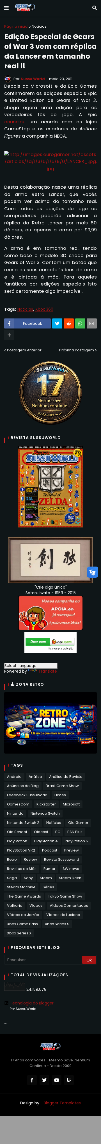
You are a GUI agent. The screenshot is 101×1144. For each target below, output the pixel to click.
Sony (28, 878)
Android (14, 776)
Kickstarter (46, 804)
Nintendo (15, 813)
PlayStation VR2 (21, 850)
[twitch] (69, 1080)
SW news (71, 868)
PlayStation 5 (76, 841)
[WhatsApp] (80, 323)
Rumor (49, 868)
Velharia (14, 905)
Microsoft (71, 804)
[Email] (92, 323)
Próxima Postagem (76, 350)
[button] (6, 8)
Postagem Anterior (24, 350)
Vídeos (36, 905)
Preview (71, 850)
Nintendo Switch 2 (23, 822)
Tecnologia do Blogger (32, 1003)
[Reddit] (69, 323)
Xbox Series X (19, 933)
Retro (12, 859)
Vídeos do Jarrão (23, 914)
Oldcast (41, 831)
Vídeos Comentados (69, 905)
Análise (35, 776)
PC (57, 831)
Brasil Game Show (62, 785)
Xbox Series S (57, 924)
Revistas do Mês (21, 868)
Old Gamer (78, 822)
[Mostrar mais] (9, 335)
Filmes (60, 795)
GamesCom (18, 804)
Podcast (49, 850)
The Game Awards (24, 896)
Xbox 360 (44, 309)
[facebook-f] (32, 1080)
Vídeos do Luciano (63, 914)
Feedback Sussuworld (27, 795)
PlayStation (17, 841)
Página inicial (16, 26)
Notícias (39, 26)
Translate (47, 671)
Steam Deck (70, 878)
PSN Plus (74, 831)
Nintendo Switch (45, 813)
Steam (46, 878)
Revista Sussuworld (61, 859)
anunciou (15, 122)
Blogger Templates (62, 1103)
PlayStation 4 (46, 841)
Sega (12, 878)
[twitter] (44, 1080)
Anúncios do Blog (23, 785)
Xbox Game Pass (22, 924)
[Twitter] (57, 323)
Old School (17, 831)
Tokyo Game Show (65, 896)
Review (30, 859)
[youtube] (56, 1080)
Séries (48, 887)
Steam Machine (21, 887)
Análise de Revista (65, 776)
